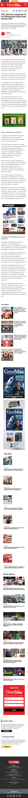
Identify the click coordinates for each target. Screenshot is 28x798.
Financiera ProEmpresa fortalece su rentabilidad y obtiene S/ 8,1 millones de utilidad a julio (13, 643)
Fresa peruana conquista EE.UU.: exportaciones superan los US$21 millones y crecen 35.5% (14, 567)
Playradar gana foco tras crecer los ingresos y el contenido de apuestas (13, 680)
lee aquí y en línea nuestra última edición (14, 397)
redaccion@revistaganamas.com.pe (13, 35)
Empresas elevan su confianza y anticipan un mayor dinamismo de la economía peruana (13, 470)
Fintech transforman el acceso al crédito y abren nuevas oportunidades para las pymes (13, 509)
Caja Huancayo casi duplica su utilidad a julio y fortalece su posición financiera (14, 528)
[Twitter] (14, 796)
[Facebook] (8, 796)
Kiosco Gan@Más (5, 1)
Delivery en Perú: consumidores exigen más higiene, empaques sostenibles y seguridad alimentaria (13, 625)
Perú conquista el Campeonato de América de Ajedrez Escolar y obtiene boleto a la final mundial (20, 310)
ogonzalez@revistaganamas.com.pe (14, 767)
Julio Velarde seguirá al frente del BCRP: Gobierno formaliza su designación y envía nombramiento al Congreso (12, 661)
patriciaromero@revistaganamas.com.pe (14, 772)
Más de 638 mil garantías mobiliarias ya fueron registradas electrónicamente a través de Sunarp (14, 589)
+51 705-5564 (14, 783)
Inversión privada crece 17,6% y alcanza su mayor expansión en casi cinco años (14, 607)
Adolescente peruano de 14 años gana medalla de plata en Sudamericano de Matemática (20, 337)
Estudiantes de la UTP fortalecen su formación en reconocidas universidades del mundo (20, 324)
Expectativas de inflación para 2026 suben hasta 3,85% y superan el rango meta (14, 548)
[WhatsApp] (17, 796)
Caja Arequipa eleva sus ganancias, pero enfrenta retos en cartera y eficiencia (13, 489)
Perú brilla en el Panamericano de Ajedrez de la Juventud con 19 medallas (20, 351)
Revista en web (14, 1)
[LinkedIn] (11, 796)
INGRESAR (6, 731)
